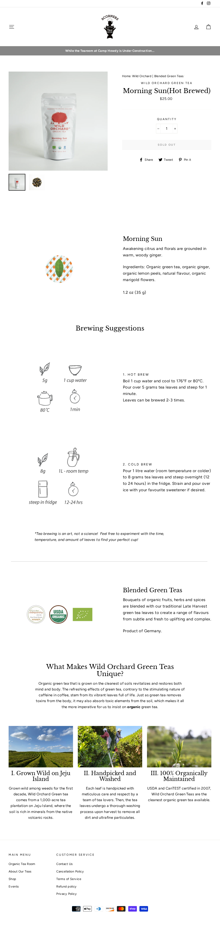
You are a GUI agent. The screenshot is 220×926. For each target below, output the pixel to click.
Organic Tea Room (22, 864)
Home (126, 76)
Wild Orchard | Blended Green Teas (157, 76)
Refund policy (66, 886)
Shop (12, 879)
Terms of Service (68, 879)
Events (14, 886)
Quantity (167, 119)
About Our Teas (20, 871)
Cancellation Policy (70, 871)
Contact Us (64, 864)
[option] (110, 50)
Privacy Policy (66, 894)
